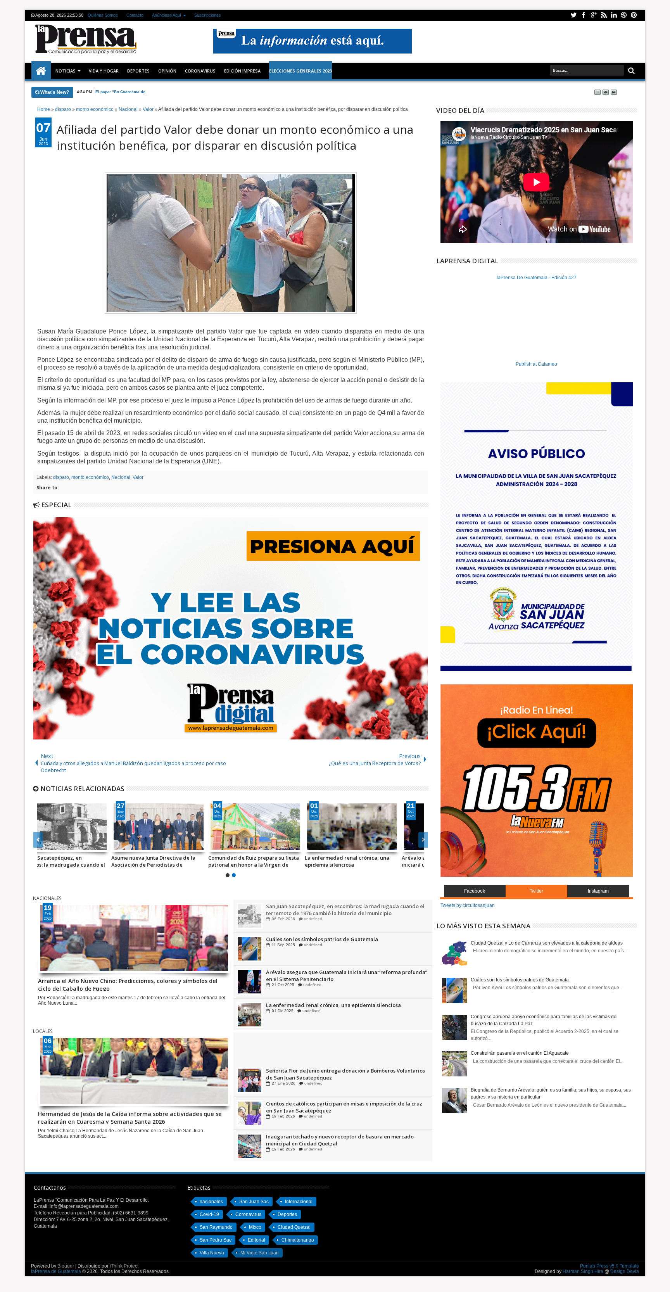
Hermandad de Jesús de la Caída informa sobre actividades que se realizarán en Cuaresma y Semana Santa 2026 (130, 1117)
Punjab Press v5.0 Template (609, 1266)
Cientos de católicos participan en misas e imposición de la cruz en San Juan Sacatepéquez (344, 1142)
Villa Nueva (212, 1253)
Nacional (120, 477)
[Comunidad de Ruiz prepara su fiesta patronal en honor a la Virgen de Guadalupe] (183, 826)
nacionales (211, 1201)
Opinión (167, 71)
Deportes (138, 71)
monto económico (90, 477)
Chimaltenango (297, 1240)
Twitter (573, 15)
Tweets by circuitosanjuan (467, 905)
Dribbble (624, 15)
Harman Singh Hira (583, 1271)
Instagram (598, 891)
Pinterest (634, 15)
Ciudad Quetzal (294, 1227)
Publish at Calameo (536, 364)
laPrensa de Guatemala (56, 1271)
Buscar (630, 70)
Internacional (299, 1201)
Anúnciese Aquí (166, 15)
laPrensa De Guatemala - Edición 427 (537, 277)
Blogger (65, 1266)
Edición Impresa (242, 71)
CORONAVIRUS (200, 71)
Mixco (255, 1227)
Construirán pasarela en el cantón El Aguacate (520, 1053)
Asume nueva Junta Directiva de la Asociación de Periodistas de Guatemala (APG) (80, 861)
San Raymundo (216, 1227)
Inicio (41, 71)
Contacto (134, 15)
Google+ (594, 15)
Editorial (256, 1240)
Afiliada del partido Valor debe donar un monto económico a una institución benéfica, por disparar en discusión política (235, 137)
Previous (423, 840)
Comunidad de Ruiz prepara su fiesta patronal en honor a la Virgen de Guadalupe (180, 861)
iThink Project (124, 1266)
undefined (313, 919)
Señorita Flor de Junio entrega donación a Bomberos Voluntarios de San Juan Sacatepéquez (345, 1109)
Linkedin (614, 15)
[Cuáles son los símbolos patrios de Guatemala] (249, 981)
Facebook (583, 15)
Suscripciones (207, 15)
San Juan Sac (254, 1201)
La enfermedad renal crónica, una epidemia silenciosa (274, 861)
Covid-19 (209, 1214)
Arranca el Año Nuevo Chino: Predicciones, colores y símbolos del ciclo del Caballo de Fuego (128, 984)
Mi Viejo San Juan (259, 1253)
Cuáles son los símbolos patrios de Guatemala (322, 972)
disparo (61, 477)
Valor (138, 477)
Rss (604, 15)
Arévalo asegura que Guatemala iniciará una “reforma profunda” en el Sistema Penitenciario (375, 861)
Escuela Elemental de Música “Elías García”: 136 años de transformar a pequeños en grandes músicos (334, 1076)
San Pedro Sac (215, 1240)
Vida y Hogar (104, 71)
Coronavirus (248, 1214)
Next (38, 840)
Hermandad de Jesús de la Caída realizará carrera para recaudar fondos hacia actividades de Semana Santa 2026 (337, 1043)
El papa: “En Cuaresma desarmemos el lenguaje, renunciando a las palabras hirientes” (178, 92)
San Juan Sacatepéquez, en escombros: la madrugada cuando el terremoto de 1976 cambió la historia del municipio (345, 943)
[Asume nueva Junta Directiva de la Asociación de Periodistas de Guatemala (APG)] (86, 826)
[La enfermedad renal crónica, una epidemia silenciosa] (279, 826)
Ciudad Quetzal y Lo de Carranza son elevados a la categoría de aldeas (547, 943)
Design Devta (624, 1271)
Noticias (65, 71)
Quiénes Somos (103, 15)
